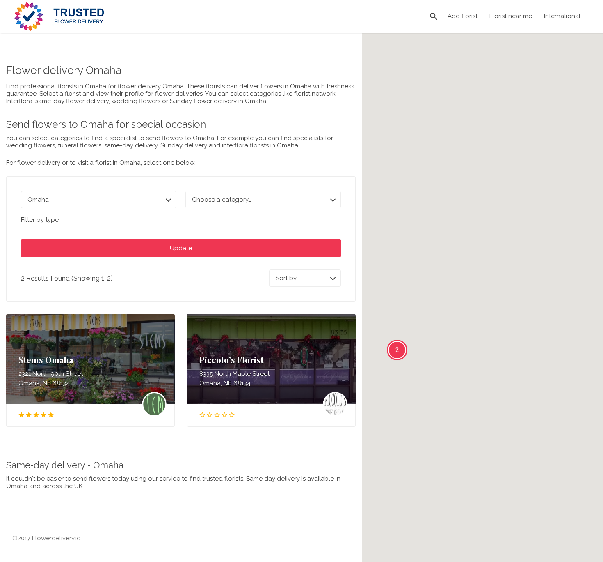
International (562, 16)
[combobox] (263, 199)
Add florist (462, 16)
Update (181, 248)
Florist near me (510, 16)
